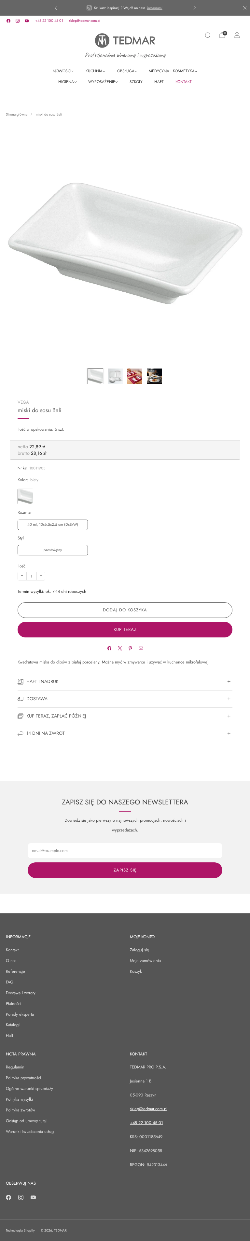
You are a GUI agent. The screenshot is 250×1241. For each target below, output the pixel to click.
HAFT (159, 82)
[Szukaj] (207, 35)
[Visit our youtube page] (26, 20)
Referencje (15, 971)
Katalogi (13, 1025)
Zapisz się (125, 870)
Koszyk (136, 971)
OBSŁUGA (125, 71)
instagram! (154, 7)
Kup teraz (125, 629)
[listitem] (125, 8)
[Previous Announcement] (55, 8)
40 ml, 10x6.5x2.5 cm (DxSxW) (52, 524)
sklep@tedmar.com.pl (85, 20)
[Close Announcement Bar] (245, 8)
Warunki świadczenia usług (30, 1131)
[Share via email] (140, 648)
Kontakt (12, 950)
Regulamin (15, 1067)
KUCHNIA (94, 71)
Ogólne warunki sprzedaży (29, 1088)
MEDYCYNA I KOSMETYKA (172, 71)
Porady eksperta (20, 1014)
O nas (11, 960)
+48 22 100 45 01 (49, 20)
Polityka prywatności (23, 1078)
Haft (9, 1035)
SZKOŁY (136, 82)
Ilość (21, 566)
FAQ (9, 982)
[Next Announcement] (194, 8)
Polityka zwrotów (20, 1110)
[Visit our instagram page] (17, 20)
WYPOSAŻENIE (101, 82)
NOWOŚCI (62, 71)
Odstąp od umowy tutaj (26, 1121)
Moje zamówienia (145, 960)
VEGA (23, 402)
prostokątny (53, 549)
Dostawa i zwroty (20, 993)
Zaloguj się (139, 950)
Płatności (13, 1003)
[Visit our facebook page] (8, 20)
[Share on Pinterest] (130, 648)
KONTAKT (183, 82)
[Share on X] (120, 648)
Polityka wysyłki (19, 1099)
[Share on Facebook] (109, 648)
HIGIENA (66, 82)
